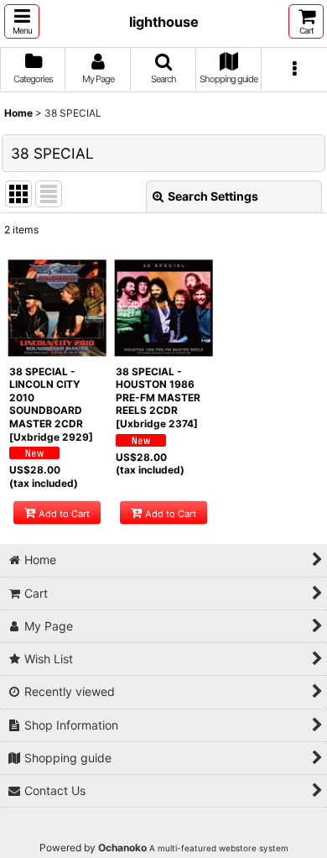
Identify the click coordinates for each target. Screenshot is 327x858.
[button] (21, 21)
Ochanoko (122, 847)
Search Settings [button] (213, 196)
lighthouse (164, 21)
